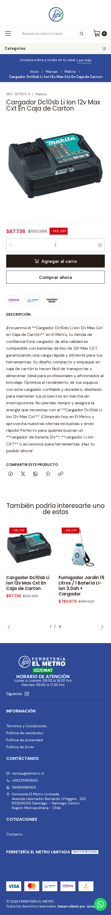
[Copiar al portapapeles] (60, 474)
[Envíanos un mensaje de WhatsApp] (100, 904)
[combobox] (52, 33)
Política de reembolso (24, 733)
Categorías (15, 48)
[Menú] (8, 33)
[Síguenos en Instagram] (26, 693)
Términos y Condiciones (26, 726)
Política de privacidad (24, 740)
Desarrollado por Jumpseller (81, 906)
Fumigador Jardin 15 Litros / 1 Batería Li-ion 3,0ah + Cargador (81, 586)
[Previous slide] (10, 627)
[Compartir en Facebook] (10, 474)
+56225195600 (25, 780)
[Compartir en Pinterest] (48, 474)
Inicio (34, 72)
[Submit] (81, 33)
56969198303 (24, 787)
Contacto (14, 834)
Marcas (52, 72)
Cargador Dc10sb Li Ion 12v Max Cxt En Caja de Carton (27, 583)
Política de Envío (20, 747)
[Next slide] (101, 627)
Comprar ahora (55, 277)
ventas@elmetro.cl (28, 773)
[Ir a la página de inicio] (55, 14)
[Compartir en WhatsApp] (35, 474)
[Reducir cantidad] (10, 245)
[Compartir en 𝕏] (23, 474)
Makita (70, 72)
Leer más (84, 60)
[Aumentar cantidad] (100, 245)
